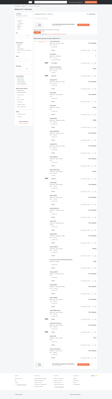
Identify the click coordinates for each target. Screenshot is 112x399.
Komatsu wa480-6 (54, 271)
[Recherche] (35, 2)
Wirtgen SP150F (53, 195)
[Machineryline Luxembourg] (21, 2)
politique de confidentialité (52, 33)
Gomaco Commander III (55, 348)
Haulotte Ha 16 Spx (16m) (55, 67)
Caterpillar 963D (53, 284)
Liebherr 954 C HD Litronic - (56, 323)
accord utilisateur (63, 33)
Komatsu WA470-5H (54, 208)
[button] (92, 50)
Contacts (16, 382)
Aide (16, 380)
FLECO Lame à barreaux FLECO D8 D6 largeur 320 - (61, 259)
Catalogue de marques (38, 386)
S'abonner (37, 32)
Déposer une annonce (83, 24)
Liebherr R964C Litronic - (55, 310)
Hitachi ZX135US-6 (54, 246)
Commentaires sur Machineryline (40, 384)
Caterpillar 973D (53, 79)
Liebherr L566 (53, 221)
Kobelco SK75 (53, 105)
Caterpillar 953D (53, 118)
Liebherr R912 (53, 92)
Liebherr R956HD (53, 297)
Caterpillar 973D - (53, 144)
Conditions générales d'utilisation (40, 378)
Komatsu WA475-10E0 (55, 41)
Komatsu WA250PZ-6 (54, 131)
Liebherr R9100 (53, 182)
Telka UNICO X (53, 54)
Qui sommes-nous (18, 378)
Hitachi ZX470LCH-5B (54, 169)
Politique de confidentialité (39, 380)
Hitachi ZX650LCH (54, 156)
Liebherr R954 (53, 336)
